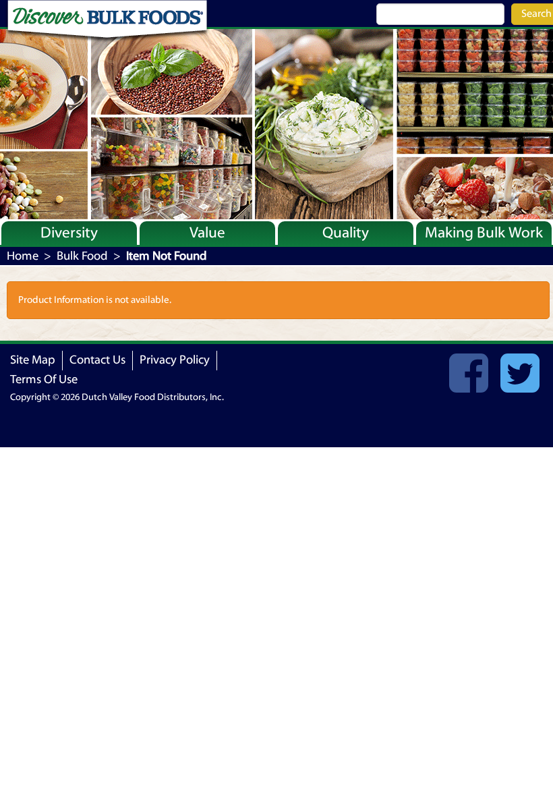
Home (22, 256)
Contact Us (97, 360)
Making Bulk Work (484, 232)
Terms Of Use (44, 379)
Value (207, 232)
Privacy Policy (175, 360)
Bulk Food (82, 256)
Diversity (69, 232)
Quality (345, 232)
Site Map (32, 360)
